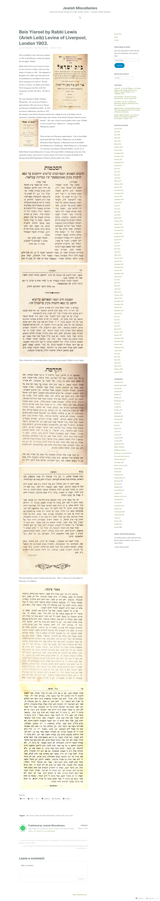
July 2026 (117, 132)
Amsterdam (117, 382)
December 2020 (119, 338)
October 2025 (118, 159)
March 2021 (117, 329)
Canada (116, 404)
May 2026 (117, 138)
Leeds (116, 431)
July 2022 (117, 280)
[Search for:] (124, 77)
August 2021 (118, 313)
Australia (116, 391)
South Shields (118, 490)
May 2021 (117, 323)
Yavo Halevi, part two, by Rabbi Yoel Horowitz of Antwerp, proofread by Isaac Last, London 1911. (126, 103)
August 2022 (118, 276)
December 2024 (119, 190)
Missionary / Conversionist (122, 453)
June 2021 (117, 320)
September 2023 (119, 236)
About (116, 37)
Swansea (116, 502)
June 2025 (117, 172)
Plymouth (117, 468)
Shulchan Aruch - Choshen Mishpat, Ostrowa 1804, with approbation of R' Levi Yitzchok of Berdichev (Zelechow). (127, 110)
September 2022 (119, 273)
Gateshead (117, 419)
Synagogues (117, 505)
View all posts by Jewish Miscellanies (44, 831)
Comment (81, 879)
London (116, 441)
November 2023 (119, 230)
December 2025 (119, 153)
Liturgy (116, 435)
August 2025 (118, 165)
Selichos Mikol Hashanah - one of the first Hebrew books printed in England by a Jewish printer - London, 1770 (126, 116)
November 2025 (119, 156)
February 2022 (118, 295)
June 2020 (117, 357)
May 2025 (117, 175)
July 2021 (117, 317)
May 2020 (117, 360)
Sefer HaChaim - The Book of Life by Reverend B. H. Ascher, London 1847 (125, 97)
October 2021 (118, 307)
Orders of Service (119, 465)
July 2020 (117, 354)
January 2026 (118, 150)
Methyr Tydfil (118, 447)
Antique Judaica (119, 385)
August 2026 (118, 128)
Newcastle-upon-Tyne (120, 456)
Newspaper (117, 462)
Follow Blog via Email (122, 47)
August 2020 (118, 350)
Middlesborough (119, 450)
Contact (116, 40)
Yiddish (116, 524)
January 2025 (118, 187)
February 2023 (118, 258)
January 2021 (118, 335)
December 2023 (119, 227)
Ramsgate (117, 481)
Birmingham (117, 401)
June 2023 (117, 246)
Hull (115, 425)
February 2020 (118, 369)
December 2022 (119, 264)
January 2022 (118, 298)
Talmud (116, 509)
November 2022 (119, 267)
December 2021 (119, 301)
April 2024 (117, 215)
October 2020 (118, 344)
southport (117, 493)
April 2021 (117, 326)
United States (118, 515)
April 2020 (117, 363)
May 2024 (117, 212)
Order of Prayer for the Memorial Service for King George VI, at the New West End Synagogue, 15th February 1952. (53, 847)
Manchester (117, 444)
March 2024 (117, 218)
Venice (116, 518)
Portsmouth (117, 475)
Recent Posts (118, 34)
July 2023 (117, 243)
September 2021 (119, 310)
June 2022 (117, 283)
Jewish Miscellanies (80, 8)
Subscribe (119, 65)
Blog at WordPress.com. (80, 894)
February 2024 (118, 221)
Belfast (116, 398)
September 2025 (119, 162)
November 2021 (119, 304)
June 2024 (117, 209)
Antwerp (116, 388)
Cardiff (116, 407)
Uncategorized (118, 512)
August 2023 (118, 240)
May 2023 (117, 249)
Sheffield (45, 48)
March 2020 (117, 366)
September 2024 (119, 199)
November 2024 (119, 193)
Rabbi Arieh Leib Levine (64, 815)
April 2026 (117, 141)
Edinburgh (117, 416)
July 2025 (117, 169)
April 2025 (117, 178)
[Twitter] (80, 17)
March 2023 (117, 255)
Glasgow (116, 422)
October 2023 (118, 233)
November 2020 (119, 341)
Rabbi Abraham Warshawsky (45, 815)
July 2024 (117, 206)
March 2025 (117, 181)
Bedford (116, 394)
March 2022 (117, 292)
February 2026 (118, 147)
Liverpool (39, 48)
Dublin (116, 413)
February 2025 (118, 184)
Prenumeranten (118, 478)
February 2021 (118, 332)
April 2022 (117, 289)
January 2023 (118, 261)
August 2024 (118, 202)
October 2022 (118, 270)
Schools (116, 484)
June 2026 (117, 135)
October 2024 (118, 196)
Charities (116, 410)
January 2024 (118, 224)
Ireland (116, 428)
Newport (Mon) (118, 459)
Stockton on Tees (119, 496)
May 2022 (117, 286)
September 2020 (119, 347)
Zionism (116, 527)
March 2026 (117, 144)
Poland (116, 472)
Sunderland (117, 499)
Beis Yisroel (30, 815)
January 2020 (118, 372)
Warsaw (116, 521)
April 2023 (117, 252)
